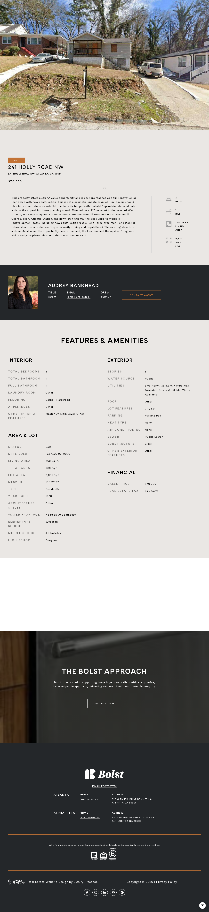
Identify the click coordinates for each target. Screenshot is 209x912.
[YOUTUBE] (113, 892)
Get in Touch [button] (104, 703)
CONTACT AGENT (141, 295)
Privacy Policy (166, 882)
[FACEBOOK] (87, 892)
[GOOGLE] (122, 892)
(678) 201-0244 (90, 817)
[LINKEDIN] (104, 892)
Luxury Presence (86, 882)
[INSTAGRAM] (95, 892)
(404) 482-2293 (90, 799)
